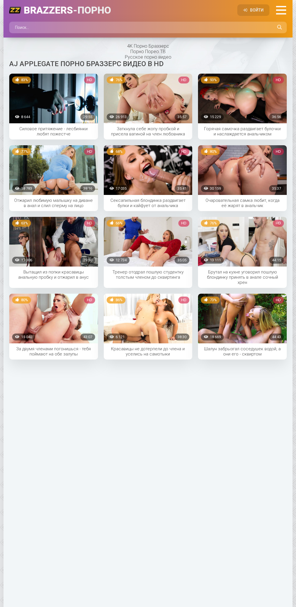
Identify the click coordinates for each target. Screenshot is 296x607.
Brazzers (67, 10)
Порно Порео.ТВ (148, 51)
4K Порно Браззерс (148, 46)
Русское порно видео (148, 57)
